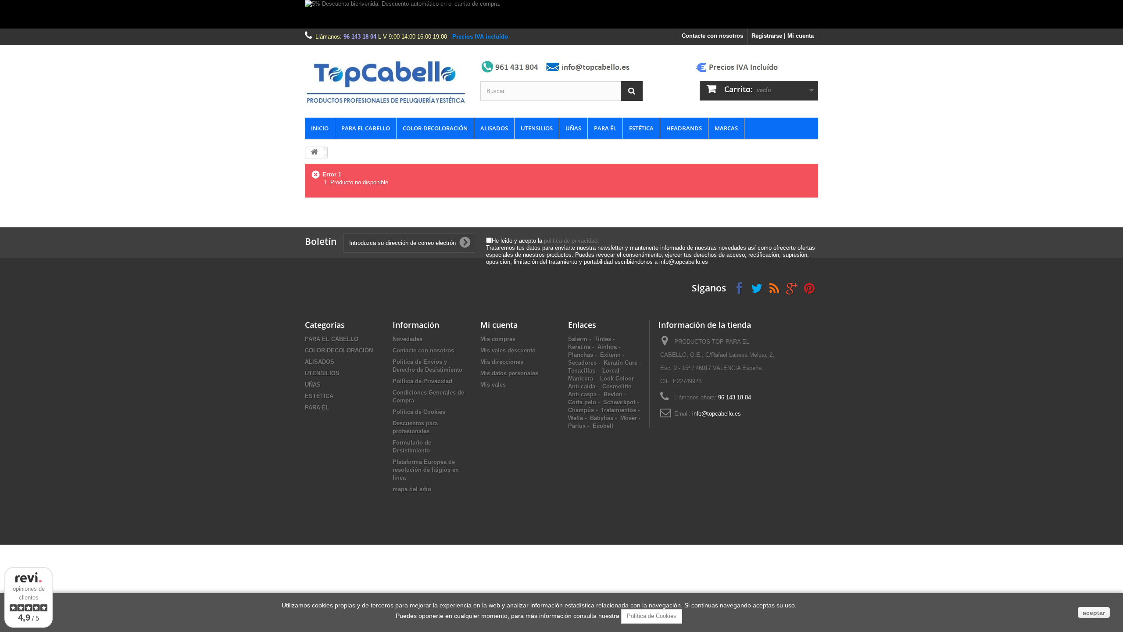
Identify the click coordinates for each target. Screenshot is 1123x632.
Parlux (577, 426)
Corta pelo (582, 402)
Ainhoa (607, 347)
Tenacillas (581, 370)
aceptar (1094, 612)
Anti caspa (582, 394)
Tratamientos (618, 410)
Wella (575, 418)
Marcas (726, 128)
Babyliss (601, 418)
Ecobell (603, 426)
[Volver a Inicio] (314, 152)
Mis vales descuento (508, 350)
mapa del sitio (412, 489)
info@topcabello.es (716, 413)
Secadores (582, 362)
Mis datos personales (509, 373)
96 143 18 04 (359, 36)
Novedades (407, 339)
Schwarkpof (619, 402)
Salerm (577, 339)
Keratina (579, 347)
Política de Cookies (419, 412)
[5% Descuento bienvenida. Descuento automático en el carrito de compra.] (561, 14)
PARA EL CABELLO (365, 128)
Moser (628, 418)
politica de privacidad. (571, 240)
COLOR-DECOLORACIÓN (435, 128)
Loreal (610, 370)
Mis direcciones (501, 362)
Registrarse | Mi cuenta (782, 35)
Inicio (320, 128)
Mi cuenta (499, 325)
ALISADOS (494, 128)
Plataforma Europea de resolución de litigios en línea (426, 470)
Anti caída (581, 386)
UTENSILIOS (537, 128)
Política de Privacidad (422, 381)
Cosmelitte (616, 386)
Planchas (580, 355)
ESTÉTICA (641, 128)
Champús (581, 410)
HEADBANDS (684, 128)
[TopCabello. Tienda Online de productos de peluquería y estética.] (386, 81)
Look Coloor (617, 378)
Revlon (613, 394)
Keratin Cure (620, 362)
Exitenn (610, 355)
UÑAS (573, 128)
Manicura (580, 378)
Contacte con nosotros (712, 35)
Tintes (602, 339)
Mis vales (493, 384)
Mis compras (497, 339)
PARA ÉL (605, 128)
